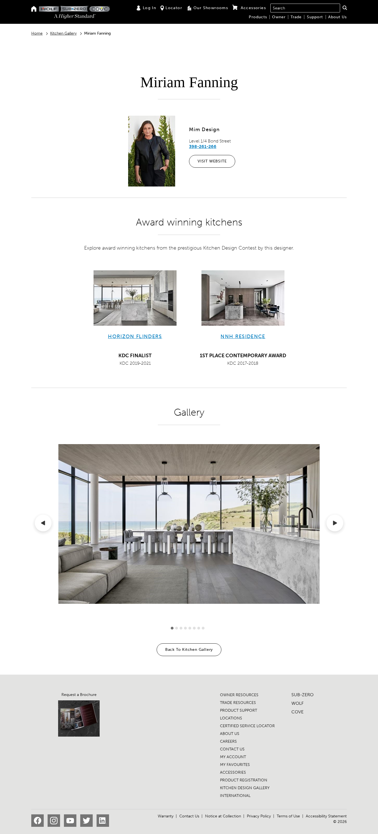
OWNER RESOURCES (239, 695)
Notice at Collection (223, 816)
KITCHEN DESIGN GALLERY (245, 788)
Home (37, 33)
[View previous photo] (43, 524)
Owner (279, 17)
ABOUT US (229, 733)
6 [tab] (194, 628)
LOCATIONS (231, 718)
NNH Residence (243, 336)
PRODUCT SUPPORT (238, 710)
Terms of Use (288, 816)
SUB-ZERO (302, 694)
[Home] (34, 9)
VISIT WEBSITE (212, 161)
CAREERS (228, 741)
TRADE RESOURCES (238, 702)
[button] (344, 8)
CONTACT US (232, 749)
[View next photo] (335, 524)
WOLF (297, 703)
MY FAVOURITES (235, 764)
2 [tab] (176, 628)
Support (315, 17)
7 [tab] (198, 628)
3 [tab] (181, 628)
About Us (337, 17)
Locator (173, 8)
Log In (149, 8)
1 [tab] (172, 628)
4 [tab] (185, 628)
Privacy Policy (259, 816)
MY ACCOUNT (233, 757)
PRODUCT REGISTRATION (243, 780)
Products (258, 17)
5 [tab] (189, 628)
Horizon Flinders (135, 336)
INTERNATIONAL (235, 795)
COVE (297, 711)
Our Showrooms (210, 8)
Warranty (166, 816)
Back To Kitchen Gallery (189, 649)
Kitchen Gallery (63, 33)
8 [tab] (203, 628)
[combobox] (305, 8)
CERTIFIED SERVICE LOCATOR (247, 726)
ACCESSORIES (233, 772)
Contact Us (189, 816)
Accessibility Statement (326, 816)
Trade (296, 17)
